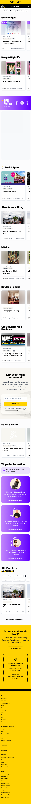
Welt (2, 705)
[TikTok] (27, 103)
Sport (2, 712)
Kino (2, 731)
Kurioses (3, 719)
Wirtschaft (4, 710)
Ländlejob (4, 781)
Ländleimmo (4, 778)
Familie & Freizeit (20, 580)
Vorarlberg (4, 698)
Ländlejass (4, 750)
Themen (3, 722)
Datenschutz (4, 766)
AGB (2, 762)
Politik (3, 708)
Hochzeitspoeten (6, 785)
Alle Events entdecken (14, 619)
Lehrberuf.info (5, 788)
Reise (2, 736)
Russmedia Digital (6, 794)
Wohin (3, 738)
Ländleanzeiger (5, 774)
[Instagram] (22, 103)
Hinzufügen (17, 648)
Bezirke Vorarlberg (6, 740)
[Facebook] (17, 103)
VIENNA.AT (4, 790)
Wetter (3, 729)
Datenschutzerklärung (12, 410)
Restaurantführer (6, 733)
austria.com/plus (5, 792)
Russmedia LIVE (5, 797)
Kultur (3, 715)
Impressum (4, 760)
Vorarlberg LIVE (5, 703)
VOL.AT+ (3, 701)
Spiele (3, 748)
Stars (2, 717)
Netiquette (4, 764)
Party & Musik (8, 580)
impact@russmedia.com (15, 676)
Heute (5, 10)
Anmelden (15, 404)
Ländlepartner (5, 783)
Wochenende (20, 10)
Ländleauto (4, 776)
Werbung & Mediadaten (7, 757)
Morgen (12, 10)
